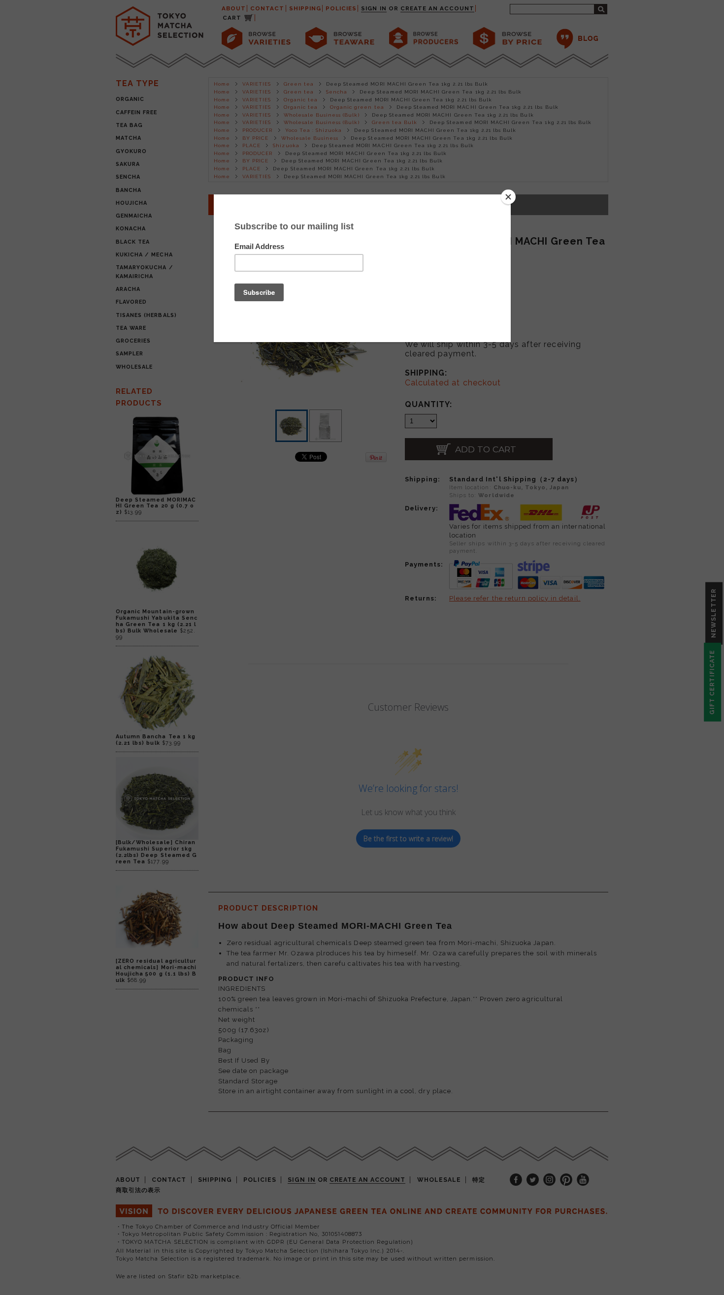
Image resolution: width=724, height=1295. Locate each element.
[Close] (508, 197)
